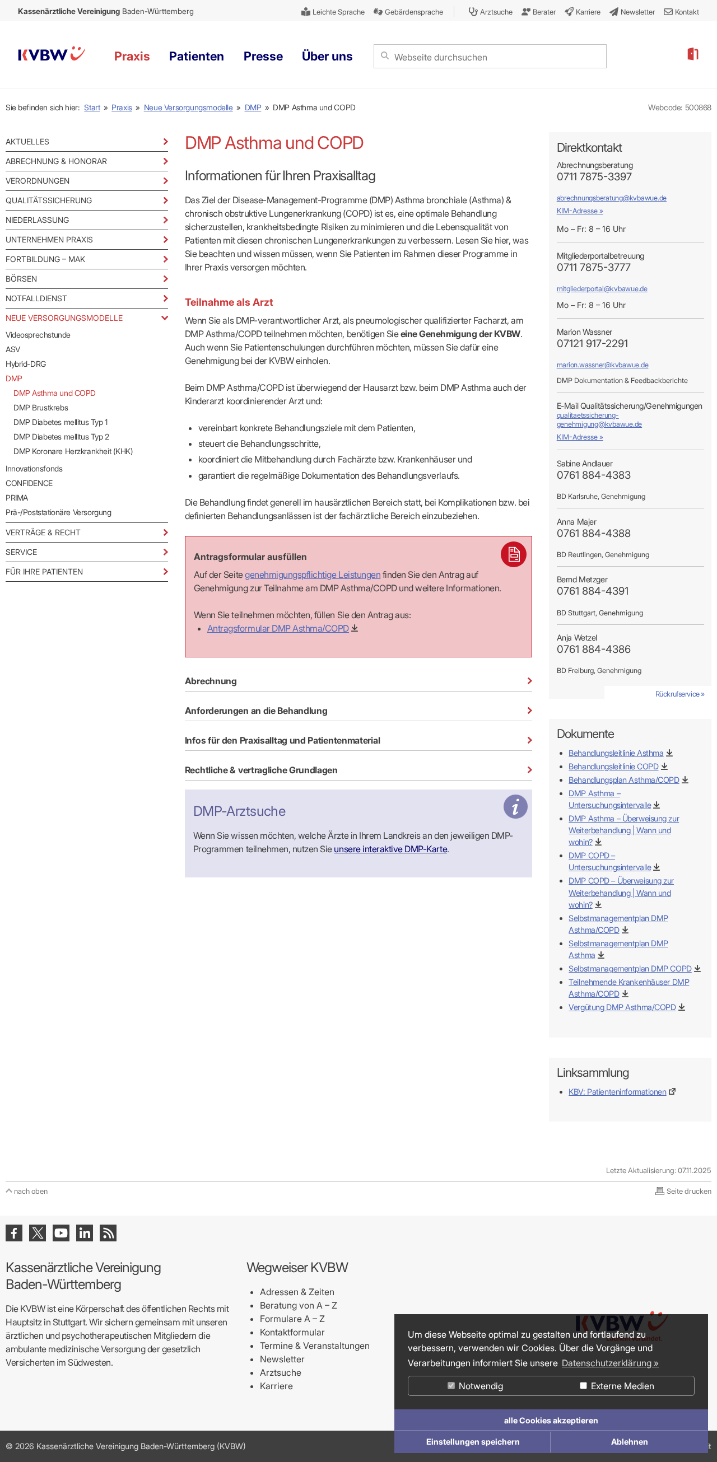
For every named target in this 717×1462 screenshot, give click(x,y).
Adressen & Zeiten (297, 1291)
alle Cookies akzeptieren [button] (551, 1420)
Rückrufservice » (680, 693)
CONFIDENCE (29, 483)
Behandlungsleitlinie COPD (613, 766)
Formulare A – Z (292, 1318)
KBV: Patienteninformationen (617, 1091)
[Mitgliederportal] (692, 54)
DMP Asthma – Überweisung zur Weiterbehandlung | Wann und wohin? (624, 830)
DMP (253, 107)
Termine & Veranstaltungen (315, 1345)
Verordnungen (37, 180)
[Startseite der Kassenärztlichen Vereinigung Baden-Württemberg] (51, 55)
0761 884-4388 (594, 533)
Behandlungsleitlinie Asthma (616, 753)
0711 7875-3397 (594, 176)
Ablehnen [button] (629, 1441)
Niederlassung (37, 220)
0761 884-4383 (594, 475)
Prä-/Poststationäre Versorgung (58, 512)
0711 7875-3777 (594, 267)
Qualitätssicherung (49, 200)
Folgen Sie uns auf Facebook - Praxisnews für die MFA (14, 1233)
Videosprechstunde (38, 334)
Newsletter (282, 1359)
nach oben (31, 1191)
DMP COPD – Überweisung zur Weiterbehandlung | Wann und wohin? (621, 892)
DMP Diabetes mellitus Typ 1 (60, 422)
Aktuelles (27, 141)
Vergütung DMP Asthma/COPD (622, 1007)
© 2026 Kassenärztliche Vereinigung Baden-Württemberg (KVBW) (126, 1446)
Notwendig (480, 1385)
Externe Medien (621, 1385)
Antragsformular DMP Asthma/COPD (278, 628)
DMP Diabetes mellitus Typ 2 (61, 436)
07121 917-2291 (592, 343)
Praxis (121, 107)
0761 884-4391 (592, 591)
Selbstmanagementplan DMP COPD (630, 968)
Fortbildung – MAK (45, 259)
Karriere (276, 1385)
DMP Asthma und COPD (54, 393)
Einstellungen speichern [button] (473, 1441)
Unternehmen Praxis (49, 239)
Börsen (21, 278)
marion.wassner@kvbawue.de (603, 365)
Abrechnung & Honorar (56, 161)
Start (92, 107)
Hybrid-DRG (26, 363)
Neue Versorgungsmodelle (188, 107)
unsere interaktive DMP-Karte (390, 848)
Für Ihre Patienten (44, 571)
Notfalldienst (36, 298)
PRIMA (17, 497)
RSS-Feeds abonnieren (108, 1233)
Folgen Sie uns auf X (37, 1233)
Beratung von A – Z (298, 1305)
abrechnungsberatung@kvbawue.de (612, 198)
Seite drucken (689, 1191)
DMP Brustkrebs (40, 407)
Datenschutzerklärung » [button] (610, 1362)
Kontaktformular (292, 1332)
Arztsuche (280, 1372)
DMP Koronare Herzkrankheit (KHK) (73, 451)
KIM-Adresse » (580, 211)
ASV (13, 349)
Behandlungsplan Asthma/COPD (624, 779)
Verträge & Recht (43, 532)
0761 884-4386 (594, 649)
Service (21, 552)
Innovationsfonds (34, 468)
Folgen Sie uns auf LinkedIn (84, 1233)
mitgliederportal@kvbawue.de (602, 288)
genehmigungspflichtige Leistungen (312, 574)
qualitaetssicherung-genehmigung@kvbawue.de (599, 419)
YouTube (61, 1233)
